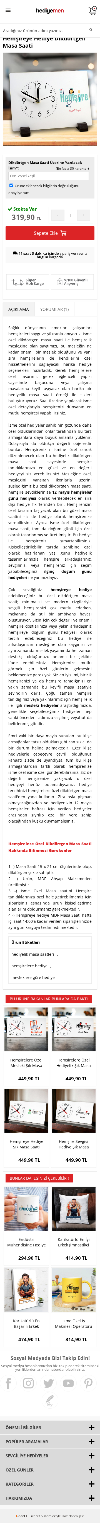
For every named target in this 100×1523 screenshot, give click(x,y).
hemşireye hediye (71, 589)
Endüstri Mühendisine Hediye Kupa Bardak (26, 1242)
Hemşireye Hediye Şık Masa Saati (26, 1144)
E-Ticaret (33, 1516)
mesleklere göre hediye (33, 977)
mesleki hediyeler (41, 705)
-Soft (21, 1516)
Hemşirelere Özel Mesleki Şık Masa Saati (26, 1062)
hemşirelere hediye (29, 965)
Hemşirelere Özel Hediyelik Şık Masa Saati (73, 1062)
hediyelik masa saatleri (32, 954)
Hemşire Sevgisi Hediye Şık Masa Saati (74, 1144)
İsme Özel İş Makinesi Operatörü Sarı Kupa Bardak (73, 1323)
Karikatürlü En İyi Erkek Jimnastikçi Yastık (74, 1242)
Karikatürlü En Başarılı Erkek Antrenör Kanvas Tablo (26, 1323)
